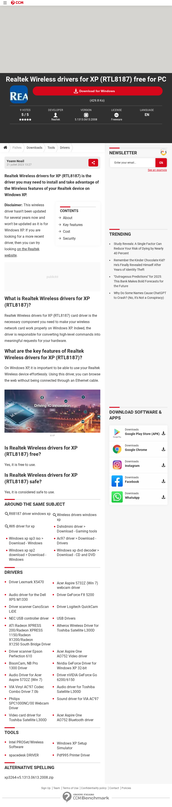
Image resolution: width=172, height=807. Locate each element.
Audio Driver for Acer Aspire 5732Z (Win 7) (25, 677)
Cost (66, 231)
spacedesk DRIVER (24, 755)
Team (56, 788)
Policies (126, 788)
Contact (114, 788)
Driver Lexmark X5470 (26, 582)
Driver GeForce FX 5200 (75, 595)
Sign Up (46, 788)
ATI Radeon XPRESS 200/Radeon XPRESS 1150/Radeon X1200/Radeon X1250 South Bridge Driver (30, 634)
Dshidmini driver (70, 526)
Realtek (55, 119)
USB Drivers (66, 618)
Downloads (34, 147)
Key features (73, 225)
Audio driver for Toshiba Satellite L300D (76, 689)
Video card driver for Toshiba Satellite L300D (28, 717)
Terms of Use (70, 788)
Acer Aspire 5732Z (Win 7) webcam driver (77, 585)
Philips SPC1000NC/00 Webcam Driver (29, 703)
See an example (157, 170)
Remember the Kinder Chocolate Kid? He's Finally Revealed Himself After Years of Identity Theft (139, 264)
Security (69, 238)
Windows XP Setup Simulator (72, 745)
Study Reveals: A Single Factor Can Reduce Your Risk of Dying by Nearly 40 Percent (138, 248)
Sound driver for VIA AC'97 (78, 699)
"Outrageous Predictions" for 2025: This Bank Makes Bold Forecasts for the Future (138, 281)
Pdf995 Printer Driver (73, 755)
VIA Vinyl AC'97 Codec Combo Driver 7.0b (26, 689)
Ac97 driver (66, 538)
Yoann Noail (15, 161)
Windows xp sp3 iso (25, 538)
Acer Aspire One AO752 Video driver (72, 653)
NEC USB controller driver (29, 618)
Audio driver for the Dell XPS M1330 (27, 597)
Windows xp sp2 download (22, 552)
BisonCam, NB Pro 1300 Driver (23, 665)
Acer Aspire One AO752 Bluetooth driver (75, 717)
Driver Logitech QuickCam (77, 607)
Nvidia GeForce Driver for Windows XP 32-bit (76, 665)
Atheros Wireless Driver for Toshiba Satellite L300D (78, 627)
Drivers (65, 147)
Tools (51, 147)
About (67, 218)
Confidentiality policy (94, 788)
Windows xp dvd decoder (76, 550)
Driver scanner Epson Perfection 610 (25, 653)
